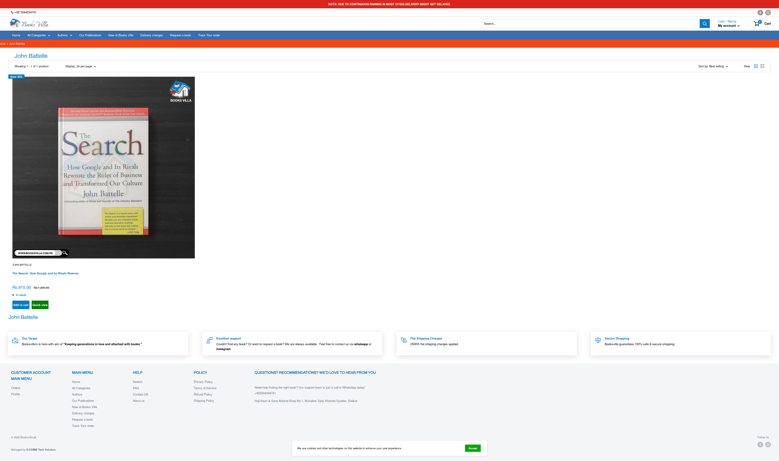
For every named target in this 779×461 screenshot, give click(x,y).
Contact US (140, 394)
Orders (15, 388)
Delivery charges (151, 35)
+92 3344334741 (25, 12)
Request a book (180, 35)
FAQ (136, 388)
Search (137, 381)
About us (139, 400)
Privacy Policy (203, 381)
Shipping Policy (204, 400)
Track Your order (209, 35)
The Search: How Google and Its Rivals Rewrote (45, 273)
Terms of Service (205, 388)
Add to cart (21, 305)
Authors (62, 35)
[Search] (705, 23)
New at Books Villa (120, 35)
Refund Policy (203, 394)
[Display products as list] (762, 66)
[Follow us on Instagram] (768, 12)
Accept (473, 448)
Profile (15, 394)
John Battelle (22, 264)
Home (16, 35)
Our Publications (90, 35)
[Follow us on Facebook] (760, 12)
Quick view (40, 305)
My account (727, 25)
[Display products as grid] (756, 66)
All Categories (36, 35)
